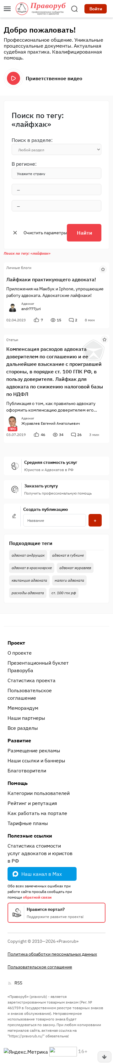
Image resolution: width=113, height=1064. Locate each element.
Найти (84, 233)
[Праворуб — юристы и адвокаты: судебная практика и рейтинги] (41, 9)
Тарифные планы (28, 823)
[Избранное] (103, 269)
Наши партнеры (26, 718)
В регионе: (24, 164)
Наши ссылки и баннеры (36, 760)
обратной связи (37, 897)
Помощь (18, 783)
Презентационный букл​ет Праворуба (38, 666)
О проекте (20, 653)
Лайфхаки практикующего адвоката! (51, 279)
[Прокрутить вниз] (104, 1057)
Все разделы (23, 728)
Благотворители (27, 770)
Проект (16, 643)
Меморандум (23, 708)
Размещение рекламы (34, 750)
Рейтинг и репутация (32, 803)
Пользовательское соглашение (30, 694)
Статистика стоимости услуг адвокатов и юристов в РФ (40, 853)
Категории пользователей (39, 793)
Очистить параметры (45, 233)
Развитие (19, 740)
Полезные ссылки (30, 836)
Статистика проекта (32, 680)
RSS (18, 983)
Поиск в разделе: (32, 140)
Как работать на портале (37, 813)
